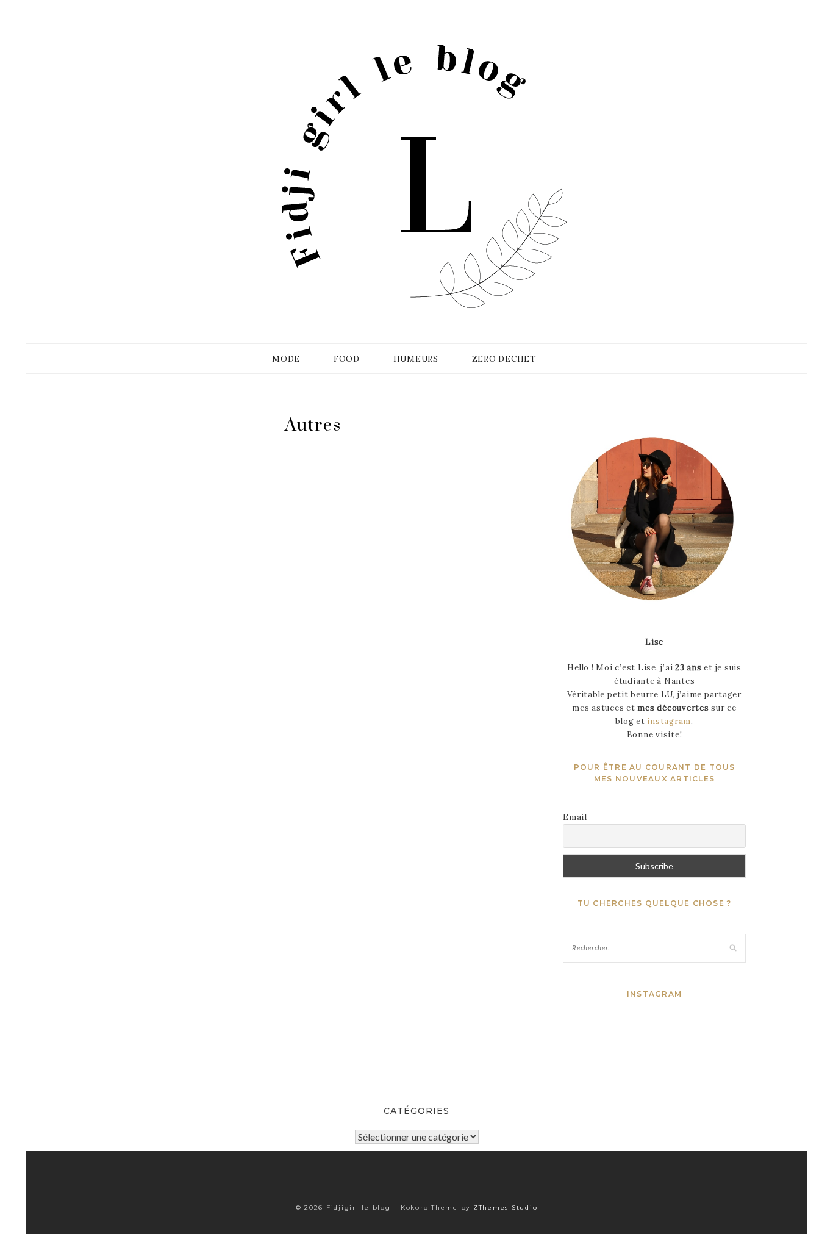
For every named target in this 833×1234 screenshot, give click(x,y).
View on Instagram (661, 1045)
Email (575, 816)
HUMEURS (415, 359)
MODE (286, 359)
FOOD (347, 359)
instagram (669, 721)
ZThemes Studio (505, 1207)
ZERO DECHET (504, 359)
